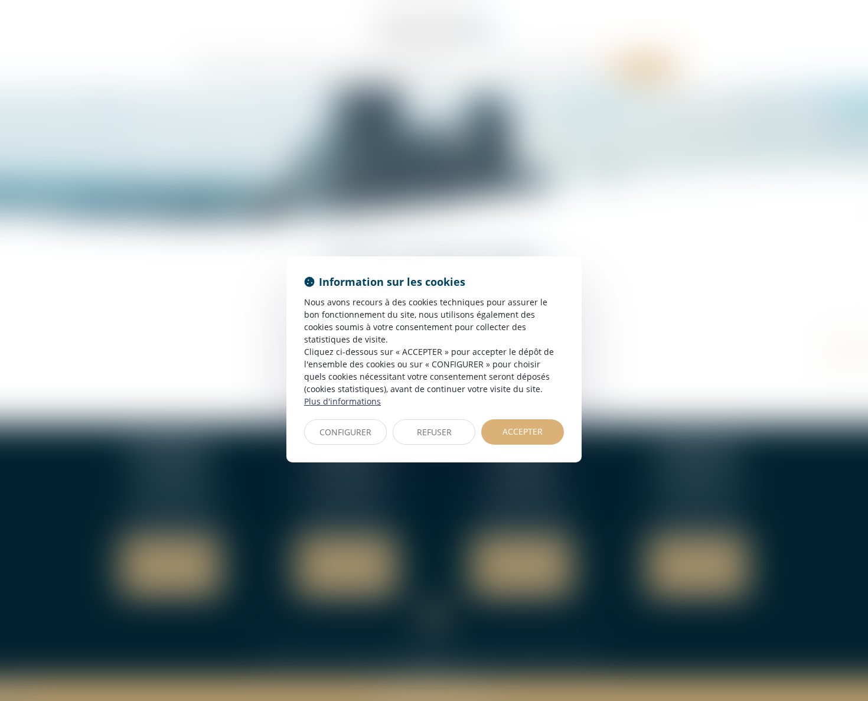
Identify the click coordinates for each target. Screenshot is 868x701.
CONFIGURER (345, 432)
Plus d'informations (342, 401)
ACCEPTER (522, 431)
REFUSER (434, 432)
